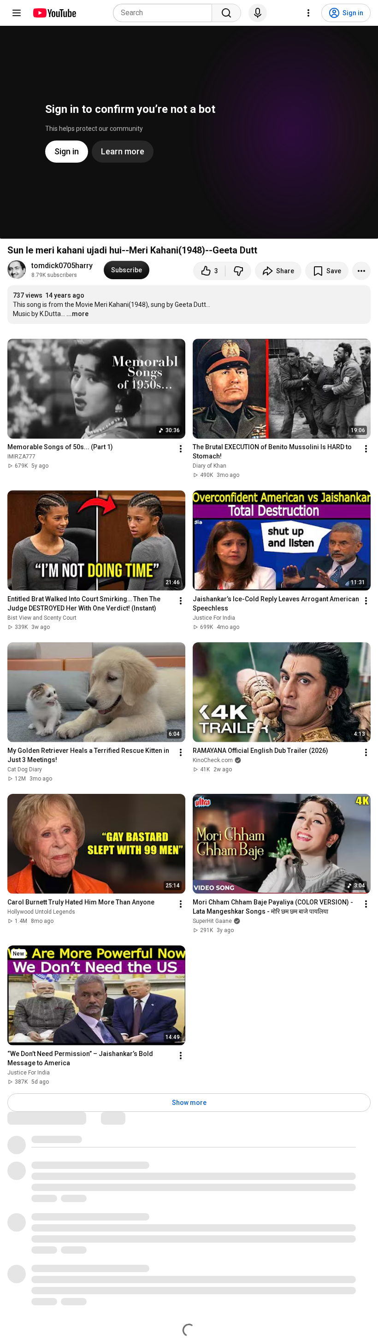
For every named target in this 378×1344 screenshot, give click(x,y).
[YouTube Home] (54, 13)
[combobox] (165, 12)
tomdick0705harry (62, 265)
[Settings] (308, 12)
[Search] (226, 13)
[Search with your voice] (257, 13)
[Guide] (16, 12)
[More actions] (361, 271)
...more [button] (77, 313)
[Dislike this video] (238, 271)
